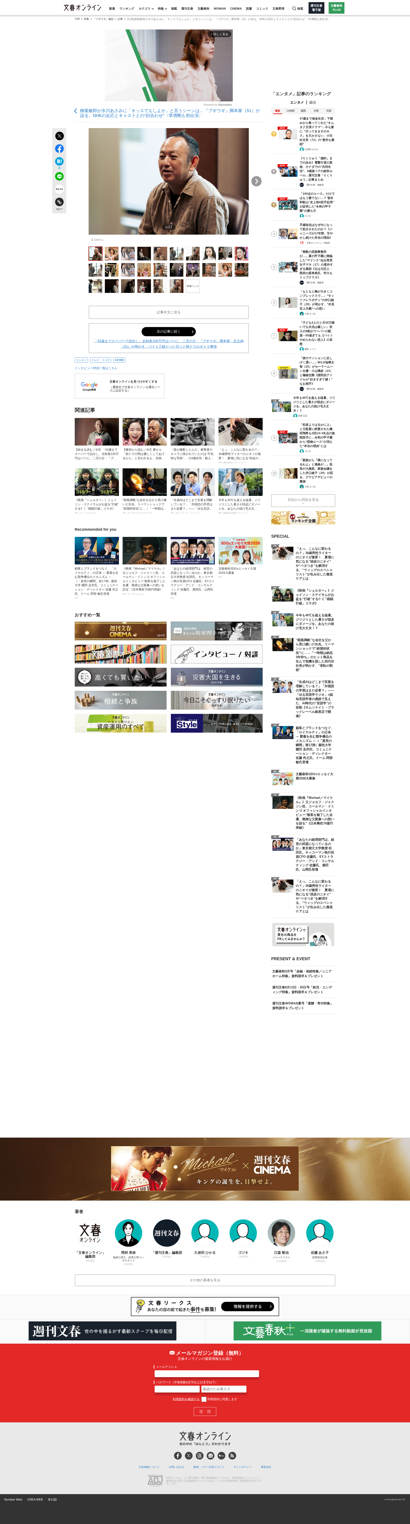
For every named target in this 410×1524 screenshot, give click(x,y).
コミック (262, 8)
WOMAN (220, 8)
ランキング (126, 8)
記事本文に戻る (169, 312)
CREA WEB (35, 1499)
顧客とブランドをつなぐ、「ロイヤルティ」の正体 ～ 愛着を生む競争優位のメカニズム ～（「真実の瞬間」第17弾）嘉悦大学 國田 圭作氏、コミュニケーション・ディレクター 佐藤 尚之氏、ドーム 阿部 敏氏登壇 (96, 583)
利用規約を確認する (186, 1399)
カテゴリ (145, 8)
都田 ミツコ (310, 349)
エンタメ (81, 360)
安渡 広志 (302, 416)
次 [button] (256, 181)
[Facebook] (178, 1456)
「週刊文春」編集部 (314, 185)
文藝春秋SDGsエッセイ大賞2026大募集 (237, 572)
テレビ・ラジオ (101, 360)
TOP (77, 19)
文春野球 (278, 8)
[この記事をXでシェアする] (59, 136)
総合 (312, 102)
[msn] (221, 1456)
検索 (300, 8)
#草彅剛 (119, 360)
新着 (112, 8)
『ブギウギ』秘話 (103, 19)
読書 (249, 8)
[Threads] (200, 1456)
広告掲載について (149, 1467)
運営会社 (266, 1467)
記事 (120, 19)
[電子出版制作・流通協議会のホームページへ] (155, 1481)
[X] (189, 1456)
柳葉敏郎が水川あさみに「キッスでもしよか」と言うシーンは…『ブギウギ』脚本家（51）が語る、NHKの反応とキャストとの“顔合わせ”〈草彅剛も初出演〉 (170, 113)
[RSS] (232, 1456)
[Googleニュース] (210, 1456)
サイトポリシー (243, 1467)
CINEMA (236, 8)
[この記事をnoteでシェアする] (59, 190)
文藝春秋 (203, 8)
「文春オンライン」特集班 (317, 243)
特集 (161, 8)
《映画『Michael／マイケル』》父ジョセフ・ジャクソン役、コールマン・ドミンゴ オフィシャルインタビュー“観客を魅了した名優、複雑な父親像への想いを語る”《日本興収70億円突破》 (144, 581)
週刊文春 (187, 8)
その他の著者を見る (205, 1280)
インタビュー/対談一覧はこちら (96, 368)
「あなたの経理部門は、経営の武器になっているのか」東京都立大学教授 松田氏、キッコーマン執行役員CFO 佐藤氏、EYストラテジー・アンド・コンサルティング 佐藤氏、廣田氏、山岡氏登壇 (193, 583)
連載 (174, 8)
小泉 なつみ (310, 314)
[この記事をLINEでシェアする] (59, 177)
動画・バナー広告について (208, 1467)
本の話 (52, 1499)
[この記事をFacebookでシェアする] (59, 149)
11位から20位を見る (303, 499)
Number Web (13, 1499)
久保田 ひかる (311, 149)
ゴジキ (308, 216)
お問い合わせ (176, 1467)
